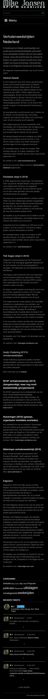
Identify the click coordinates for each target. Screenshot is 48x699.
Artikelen (7, 583)
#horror (31, 638)
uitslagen (31, 588)
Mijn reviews (15, 583)
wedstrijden (26, 593)
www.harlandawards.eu (27, 161)
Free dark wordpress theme (36, 695)
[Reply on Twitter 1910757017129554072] (11, 658)
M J (11, 618)
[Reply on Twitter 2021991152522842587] (11, 627)
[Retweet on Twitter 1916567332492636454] (15, 643)
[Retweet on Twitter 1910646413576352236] (15, 679)
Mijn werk (23, 584)
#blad (36, 638)
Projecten (31, 583)
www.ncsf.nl (7, 408)
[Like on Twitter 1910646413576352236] (20, 679)
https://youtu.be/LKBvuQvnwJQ (22, 654)
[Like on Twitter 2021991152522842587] (20, 627)
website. (24, 372)
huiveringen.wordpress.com (26, 440)
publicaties (9, 588)
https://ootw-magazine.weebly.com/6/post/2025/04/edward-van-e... (28, 673)
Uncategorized (10, 593)
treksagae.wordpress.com (28, 343)
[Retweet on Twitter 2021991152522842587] (15, 627)
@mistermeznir (19, 618)
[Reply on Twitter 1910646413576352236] (11, 679)
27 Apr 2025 (31, 634)
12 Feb (29, 618)
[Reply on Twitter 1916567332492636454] (11, 643)
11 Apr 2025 (31, 651)
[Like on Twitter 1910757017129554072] (20, 658)
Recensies (19, 588)
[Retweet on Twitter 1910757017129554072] (15, 658)
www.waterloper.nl (15, 472)
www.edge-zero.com (26, 566)
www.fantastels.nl (24, 247)
